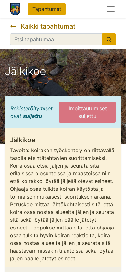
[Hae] (109, 39)
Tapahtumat (46, 9)
